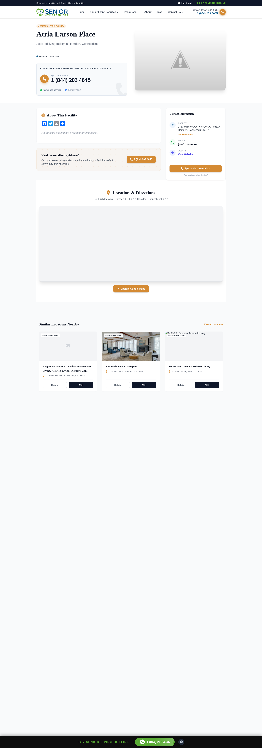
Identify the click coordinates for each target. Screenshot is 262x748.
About (147, 12)
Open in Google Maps (133, 288)
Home (81, 12)
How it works (186, 3)
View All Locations (213, 324)
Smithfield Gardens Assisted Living (189, 366)
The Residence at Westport (121, 366)
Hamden (43, 56)
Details (54, 385)
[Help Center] (181, 742)
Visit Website (185, 154)
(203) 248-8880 (187, 144)
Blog (159, 12)
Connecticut (54, 56)
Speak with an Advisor (197, 168)
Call (81, 385)
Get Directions (185, 134)
